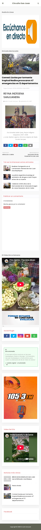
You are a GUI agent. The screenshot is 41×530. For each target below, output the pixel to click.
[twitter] (14, 336)
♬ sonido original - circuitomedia (15, 363)
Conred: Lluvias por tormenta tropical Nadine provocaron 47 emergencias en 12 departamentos (20, 80)
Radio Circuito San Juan (11, 101)
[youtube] (27, 336)
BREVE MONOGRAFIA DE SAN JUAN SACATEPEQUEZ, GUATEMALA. (23, 478)
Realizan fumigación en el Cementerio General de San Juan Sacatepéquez (24, 168)
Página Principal (7, 88)
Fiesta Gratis (16, 486)
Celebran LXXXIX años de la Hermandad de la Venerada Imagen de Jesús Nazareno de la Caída (24, 186)
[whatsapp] (34, 336)
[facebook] (7, 336)
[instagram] (20, 336)
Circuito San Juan (21, 3)
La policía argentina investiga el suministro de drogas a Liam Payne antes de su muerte (24, 177)
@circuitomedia (10, 351)
